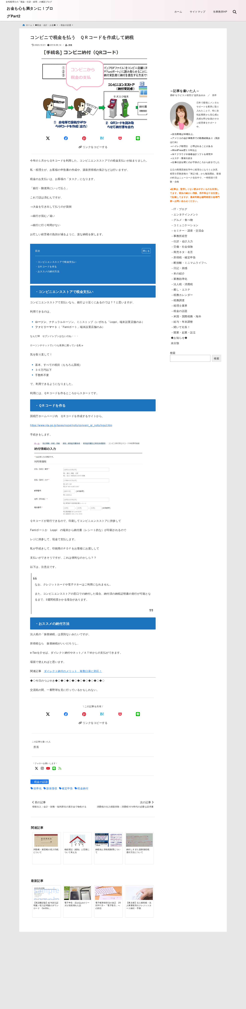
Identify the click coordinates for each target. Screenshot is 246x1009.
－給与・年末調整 (182, 322)
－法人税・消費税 (182, 284)
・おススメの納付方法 (47, 271)
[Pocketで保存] (120, 714)
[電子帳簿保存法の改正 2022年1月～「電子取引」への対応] (108, 895)
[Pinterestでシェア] (84, 138)
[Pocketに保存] (120, 138)
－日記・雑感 (179, 268)
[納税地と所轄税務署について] (108, 843)
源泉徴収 (51, 788)
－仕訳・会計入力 (182, 241)
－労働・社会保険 (182, 246)
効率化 (37, 788)
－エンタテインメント (184, 214)
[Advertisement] (195, 61)
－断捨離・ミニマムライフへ (189, 263)
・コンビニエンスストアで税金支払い (55, 261)
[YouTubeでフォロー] (48, 768)
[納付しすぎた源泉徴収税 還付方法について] (139, 843)
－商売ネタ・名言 (182, 252)
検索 (173, 353)
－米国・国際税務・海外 (186, 316)
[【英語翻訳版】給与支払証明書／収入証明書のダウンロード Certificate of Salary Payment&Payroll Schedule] (46, 895)
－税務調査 (178, 300)
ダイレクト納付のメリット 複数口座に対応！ (73, 671)
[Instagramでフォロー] (42, 768)
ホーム (178, 11)
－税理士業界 (179, 305)
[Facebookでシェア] (66, 138)
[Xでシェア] (48, 714)
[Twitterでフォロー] (36, 768)
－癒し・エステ (180, 289)
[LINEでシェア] (138, 138)
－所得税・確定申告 (183, 257)
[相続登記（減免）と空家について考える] (77, 843)
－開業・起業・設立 (183, 332)
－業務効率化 (179, 279)
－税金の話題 (39, 782)
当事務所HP (220, 11)
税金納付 (82, 788)
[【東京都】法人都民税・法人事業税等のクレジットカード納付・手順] (139, 899)
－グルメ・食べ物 (182, 220)
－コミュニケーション (184, 225)
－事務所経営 (179, 236)
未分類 (175, 343)
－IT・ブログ (179, 209)
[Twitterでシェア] (48, 138)
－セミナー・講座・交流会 (187, 230)
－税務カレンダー (182, 295)
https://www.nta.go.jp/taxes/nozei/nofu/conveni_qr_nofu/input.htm (71, 425)
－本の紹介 (178, 273)
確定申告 (67, 788)
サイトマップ (197, 11)
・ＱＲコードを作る (46, 266)
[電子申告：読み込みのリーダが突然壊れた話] (77, 896)
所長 (70, 45)
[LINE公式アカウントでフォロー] (54, 768)
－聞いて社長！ (180, 327)
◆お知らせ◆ (179, 338)
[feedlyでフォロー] (60, 768)
